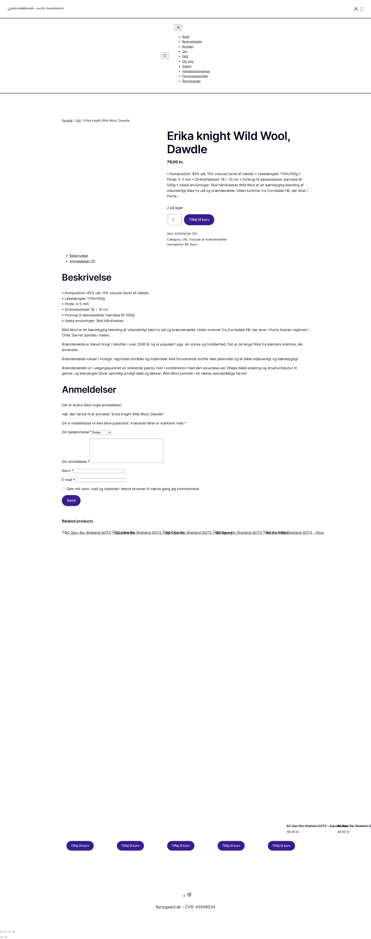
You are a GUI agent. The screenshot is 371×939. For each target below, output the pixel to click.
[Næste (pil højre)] (5, 937)
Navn (67, 471)
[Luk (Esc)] (13, 931)
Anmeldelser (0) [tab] (82, 261)
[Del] (9, 931)
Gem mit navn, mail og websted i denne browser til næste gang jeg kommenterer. (133, 489)
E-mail (68, 480)
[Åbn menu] (165, 55)
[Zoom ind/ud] (1, 931)
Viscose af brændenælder (208, 239)
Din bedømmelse (77, 432)
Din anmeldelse (75, 462)
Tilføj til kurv (199, 220)
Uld (78, 120)
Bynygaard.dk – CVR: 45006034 (185, 907)
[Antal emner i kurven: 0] (361, 9)
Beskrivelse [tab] (79, 256)
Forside (67, 120)
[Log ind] (355, 9)
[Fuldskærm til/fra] (5, 931)
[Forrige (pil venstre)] (1, 937)
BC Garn (191, 244)
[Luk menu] (178, 28)
